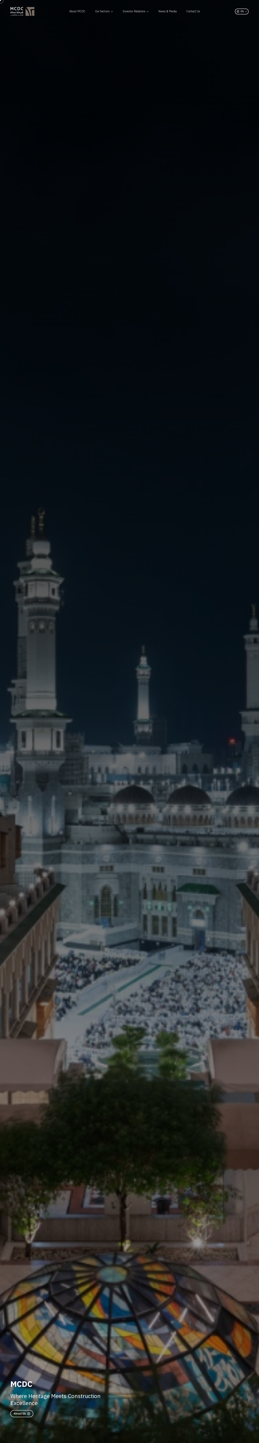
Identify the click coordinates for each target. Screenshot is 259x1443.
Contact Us (193, 11)
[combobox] (242, 11)
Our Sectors (102, 11)
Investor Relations (134, 11)
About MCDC (77, 11)
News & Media (167, 11)
